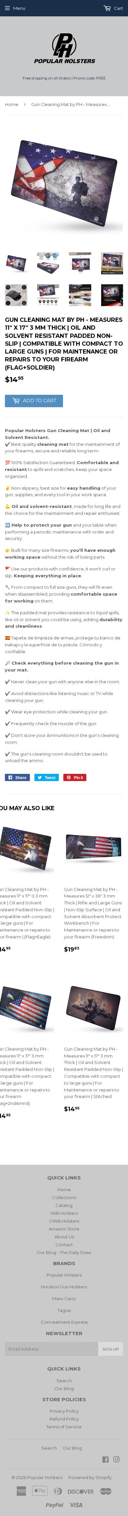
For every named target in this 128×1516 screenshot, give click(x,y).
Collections (64, 1197)
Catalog (64, 1205)
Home (11, 104)
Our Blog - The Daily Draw (64, 1252)
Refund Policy (64, 1418)
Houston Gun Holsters (64, 1286)
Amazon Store (64, 1228)
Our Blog (64, 1388)
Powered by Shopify (90, 1477)
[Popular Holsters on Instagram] (116, 1460)
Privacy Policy (64, 1411)
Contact (64, 1244)
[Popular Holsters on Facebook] (105, 1460)
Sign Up (110, 1349)
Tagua (64, 1310)
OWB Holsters (64, 1221)
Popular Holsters (64, 1275)
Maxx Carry (64, 1298)
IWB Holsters (64, 1213)
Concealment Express (64, 1322)
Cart (118, 8)
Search (64, 1380)
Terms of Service (64, 1426)
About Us (64, 1236)
